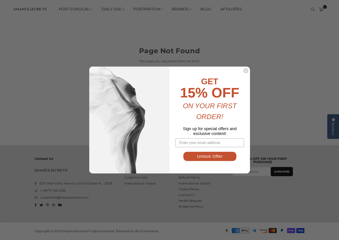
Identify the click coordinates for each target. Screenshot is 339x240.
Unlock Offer (210, 156)
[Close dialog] (246, 70)
